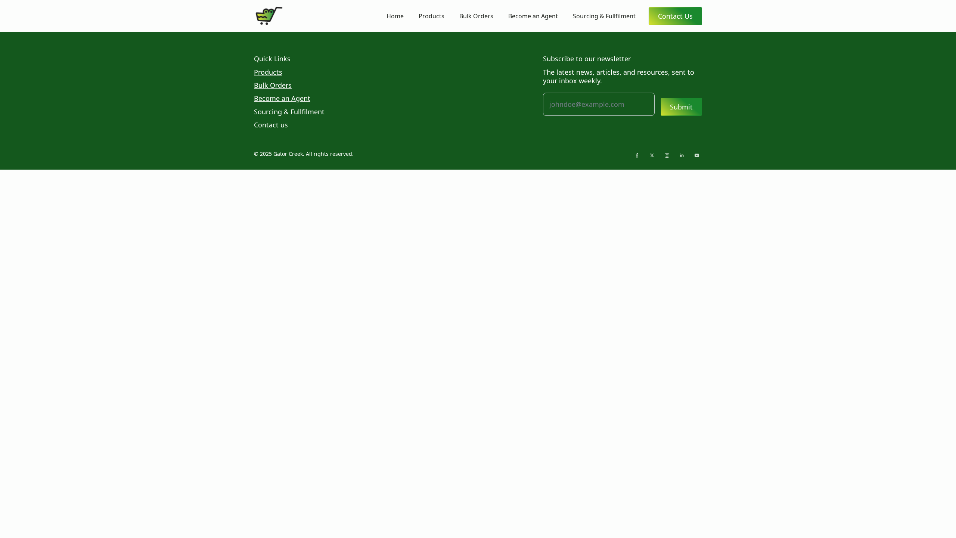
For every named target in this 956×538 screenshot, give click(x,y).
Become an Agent (533, 16)
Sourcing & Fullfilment (604, 16)
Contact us (271, 125)
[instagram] (667, 155)
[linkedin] (682, 155)
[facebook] (637, 155)
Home (395, 16)
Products (431, 16)
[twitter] (652, 155)
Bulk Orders (476, 16)
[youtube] (697, 155)
